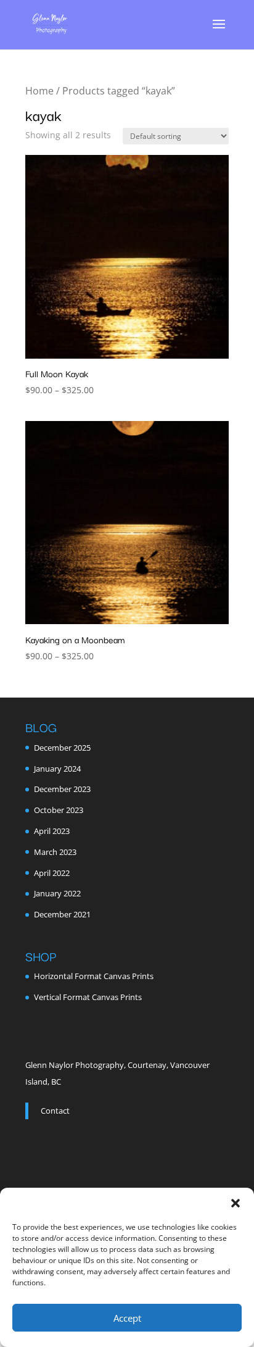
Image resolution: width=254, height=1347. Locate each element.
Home (39, 91)
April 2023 (52, 830)
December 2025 (62, 747)
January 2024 (57, 768)
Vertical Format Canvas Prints (88, 997)
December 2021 (62, 914)
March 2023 (55, 851)
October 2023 (58, 809)
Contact (55, 1110)
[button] (235, 1203)
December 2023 (62, 788)
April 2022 (52, 872)
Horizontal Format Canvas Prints (94, 976)
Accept (127, 1318)
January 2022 (57, 893)
